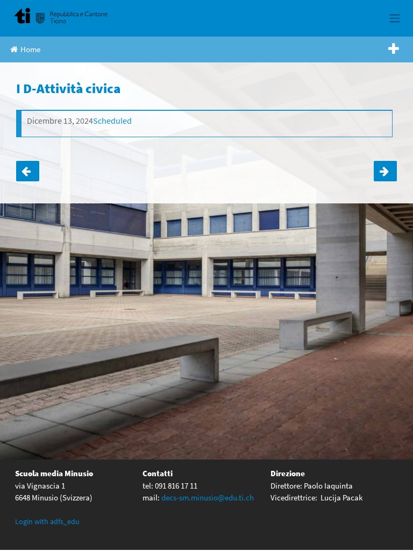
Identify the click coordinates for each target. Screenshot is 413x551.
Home (30, 49)
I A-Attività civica (27, 171)
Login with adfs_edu (47, 521)
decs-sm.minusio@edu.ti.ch (207, 497)
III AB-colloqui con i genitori (385, 171)
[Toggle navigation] (394, 18)
